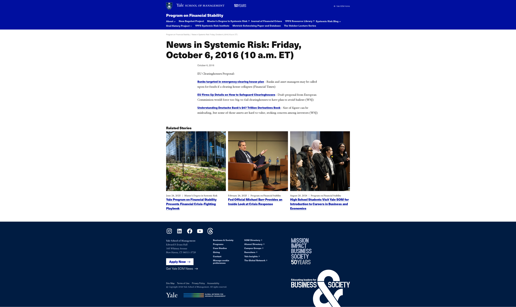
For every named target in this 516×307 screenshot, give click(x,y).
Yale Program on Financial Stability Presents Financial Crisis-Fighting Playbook (191, 203)
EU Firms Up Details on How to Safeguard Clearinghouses (236, 95)
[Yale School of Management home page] (195, 6)
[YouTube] (200, 233)
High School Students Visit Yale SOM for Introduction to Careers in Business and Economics (319, 203)
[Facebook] (190, 233)
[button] (171, 20)
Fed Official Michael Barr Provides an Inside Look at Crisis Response (255, 201)
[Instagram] (169, 233)
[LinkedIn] (179, 233)
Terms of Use (183, 283)
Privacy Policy (198, 283)
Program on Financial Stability (194, 15)
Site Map (170, 283)
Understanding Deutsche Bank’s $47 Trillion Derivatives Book (238, 108)
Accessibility (213, 283)
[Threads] (210, 233)
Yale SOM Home (343, 6)
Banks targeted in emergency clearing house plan (230, 81)
